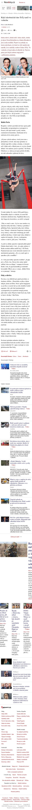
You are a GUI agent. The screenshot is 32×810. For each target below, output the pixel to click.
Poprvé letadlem (5, 752)
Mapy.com (15, 766)
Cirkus (14, 356)
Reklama (16, 798)
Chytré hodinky (23, 788)
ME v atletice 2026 (6, 739)
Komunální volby (5, 725)
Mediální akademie (6, 799)
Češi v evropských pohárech (15, 772)
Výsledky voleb (5, 718)
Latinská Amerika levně (7, 759)
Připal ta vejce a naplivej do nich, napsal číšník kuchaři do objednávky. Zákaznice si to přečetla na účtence (20, 482)
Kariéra (22, 798)
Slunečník (15, 777)
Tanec (19, 356)
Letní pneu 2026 (21, 750)
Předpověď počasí (24, 766)
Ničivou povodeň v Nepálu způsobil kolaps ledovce (18, 408)
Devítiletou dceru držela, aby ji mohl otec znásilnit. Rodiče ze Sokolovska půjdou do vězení (19, 443)
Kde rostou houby (11, 769)
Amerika (12, 523)
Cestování (12, 467)
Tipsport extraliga (6, 736)
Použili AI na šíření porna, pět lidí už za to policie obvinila (4, 615)
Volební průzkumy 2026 (7, 716)
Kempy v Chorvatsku (7, 750)
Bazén (14, 774)
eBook (4, 30)
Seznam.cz (22, 2)
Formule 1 (4, 741)
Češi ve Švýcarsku (6, 757)
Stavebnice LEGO (6, 786)
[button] (16, 66)
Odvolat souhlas (8, 801)
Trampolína (8, 777)
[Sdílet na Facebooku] (27, 351)
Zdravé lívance (21, 736)
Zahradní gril (19, 780)
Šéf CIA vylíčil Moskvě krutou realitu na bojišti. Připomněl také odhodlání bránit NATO (20, 519)
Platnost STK (20, 762)
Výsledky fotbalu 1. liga (7, 734)
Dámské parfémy (17, 786)
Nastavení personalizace (21, 801)
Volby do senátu (5, 723)
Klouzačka (22, 777)
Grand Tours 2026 (22, 725)
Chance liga (4, 732)
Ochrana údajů (25, 799)
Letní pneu (26, 786)
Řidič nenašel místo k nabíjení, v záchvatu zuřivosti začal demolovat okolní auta (19, 425)
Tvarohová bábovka (22, 739)
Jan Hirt (19, 718)
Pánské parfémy (15, 791)
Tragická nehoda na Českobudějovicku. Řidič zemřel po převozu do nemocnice (20, 501)
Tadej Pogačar (21, 721)
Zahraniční (12, 410)
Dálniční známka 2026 (23, 752)
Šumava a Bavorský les (7, 754)
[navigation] (2, 2)
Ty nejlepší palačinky (22, 732)
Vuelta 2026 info (21, 713)
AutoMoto (12, 429)
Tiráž (27, 798)
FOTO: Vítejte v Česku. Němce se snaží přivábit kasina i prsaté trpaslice (27, 619)
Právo (2, 24)
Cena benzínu (21, 769)
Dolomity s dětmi (5, 762)
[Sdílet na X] (30, 351)
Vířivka (26, 780)
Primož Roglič (20, 723)
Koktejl (12, 487)
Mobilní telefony (22, 783)
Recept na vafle (21, 741)
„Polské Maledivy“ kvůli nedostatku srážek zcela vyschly (20, 462)
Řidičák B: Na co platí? (23, 757)
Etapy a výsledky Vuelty (23, 716)
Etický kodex (16, 799)
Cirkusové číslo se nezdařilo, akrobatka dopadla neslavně (19, 366)
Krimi (11, 394)
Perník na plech (21, 743)
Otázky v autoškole (22, 759)
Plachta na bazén (22, 774)
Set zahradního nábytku (8, 780)
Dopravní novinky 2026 (23, 754)
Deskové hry (7, 788)
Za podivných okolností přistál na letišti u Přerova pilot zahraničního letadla (20, 390)
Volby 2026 (4, 713)
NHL (2, 743)
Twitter (11, 798)
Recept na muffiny (22, 734)
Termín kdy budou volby (7, 721)
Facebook (5, 798)
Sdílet (11, 30)
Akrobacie (25, 356)
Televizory (14, 788)
